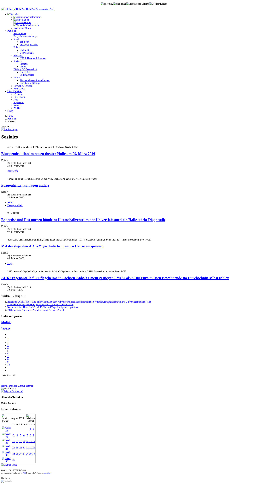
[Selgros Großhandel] (12, 391)
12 (20, 441)
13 (24, 441)
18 (17, 447)
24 (13, 453)
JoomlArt (47, 473)
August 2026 (17, 418)
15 (30, 441)
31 (13, 459)
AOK (10, 202)
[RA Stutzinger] (9, 129)
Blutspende (12, 171)
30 (33, 453)
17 (13, 447)
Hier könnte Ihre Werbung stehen (17, 386)
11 (17, 441)
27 (24, 453)
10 (8, 364)
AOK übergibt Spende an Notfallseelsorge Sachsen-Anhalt (35, 310)
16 (33, 441)
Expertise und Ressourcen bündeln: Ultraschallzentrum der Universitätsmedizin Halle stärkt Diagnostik (83, 220)
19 (20, 447)
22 (30, 447)
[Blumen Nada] (9, 464)
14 (27, 441)
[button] (13, 14)
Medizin (6, 322)
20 (24, 447)
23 (33, 447)
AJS (24, 473)
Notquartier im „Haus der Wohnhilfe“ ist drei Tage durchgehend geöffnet (42, 307)
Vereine (5, 328)
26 (20, 453)
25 (17, 453)
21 (27, 447)
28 (27, 453)
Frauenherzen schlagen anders (25, 185)
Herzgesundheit (15, 205)
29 (30, 453)
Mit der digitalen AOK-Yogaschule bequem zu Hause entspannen (52, 246)
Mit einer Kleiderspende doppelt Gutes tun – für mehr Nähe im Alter (40, 304)
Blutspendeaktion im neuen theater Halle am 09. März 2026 (48, 154)
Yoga (9, 263)
